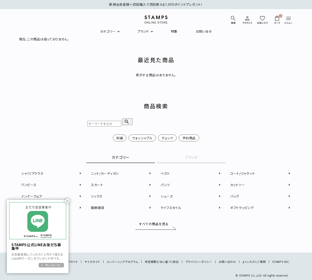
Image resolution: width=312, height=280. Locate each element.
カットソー (237, 184)
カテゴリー (108, 31)
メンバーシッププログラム (122, 262)
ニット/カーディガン (105, 173)
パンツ (165, 184)
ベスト (165, 173)
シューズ (167, 196)
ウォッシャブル (142, 138)
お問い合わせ (227, 262)
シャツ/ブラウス (32, 173)
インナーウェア (31, 196)
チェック (167, 138)
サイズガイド (92, 262)
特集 (174, 31)
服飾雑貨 (97, 207)
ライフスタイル (171, 207)
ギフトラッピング (242, 207)
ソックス (97, 196)
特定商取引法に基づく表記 (162, 262)
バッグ (234, 196)
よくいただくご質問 (254, 262)
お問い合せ (204, 31)
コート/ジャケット (242, 173)
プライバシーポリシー (198, 262)
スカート (97, 184)
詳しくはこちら (53, 265)
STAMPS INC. (281, 262)
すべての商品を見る (154, 224)
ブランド (143, 31)
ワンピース (29, 184)
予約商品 (189, 138)
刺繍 (119, 138)
